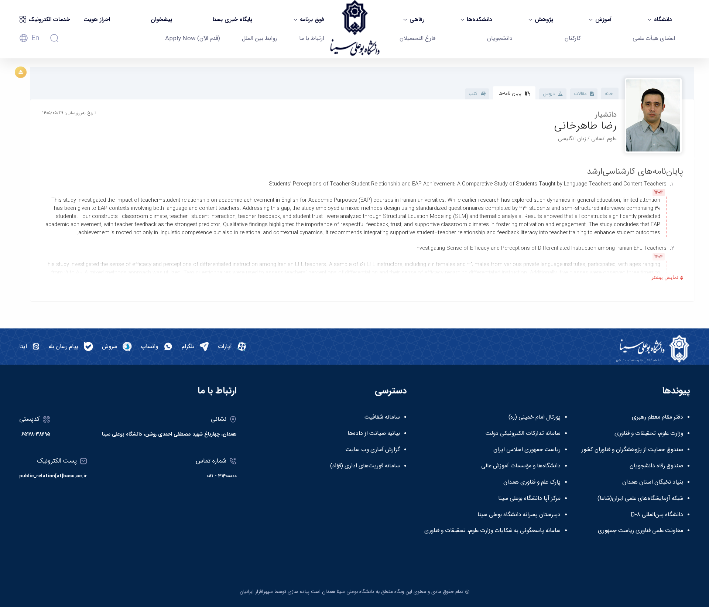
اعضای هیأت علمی (654, 39)
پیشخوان (161, 19)
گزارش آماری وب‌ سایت (373, 450)
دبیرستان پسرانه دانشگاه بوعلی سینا (519, 515)
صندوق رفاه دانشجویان (656, 466)
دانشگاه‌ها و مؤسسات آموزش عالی (521, 466)
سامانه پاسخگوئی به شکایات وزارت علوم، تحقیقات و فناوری (492, 531)
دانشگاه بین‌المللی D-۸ (657, 515)
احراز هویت (96, 19)
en (35, 38)
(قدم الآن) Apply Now (192, 39)
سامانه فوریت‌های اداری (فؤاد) (365, 466)
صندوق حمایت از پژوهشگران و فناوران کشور (632, 450)
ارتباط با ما (311, 39)
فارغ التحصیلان (417, 39)
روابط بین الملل (259, 39)
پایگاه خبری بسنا (232, 19)
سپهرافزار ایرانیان (256, 592)
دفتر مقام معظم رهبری (657, 417)
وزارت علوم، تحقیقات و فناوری (648, 434)
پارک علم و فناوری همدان (532, 482)
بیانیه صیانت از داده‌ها (373, 434)
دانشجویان (500, 39)
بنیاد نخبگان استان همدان (652, 482)
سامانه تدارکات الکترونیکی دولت (523, 434)
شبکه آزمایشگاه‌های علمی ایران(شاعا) (640, 499)
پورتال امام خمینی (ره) (534, 417)
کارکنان (573, 39)
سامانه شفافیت (382, 417)
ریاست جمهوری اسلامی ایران (527, 450)
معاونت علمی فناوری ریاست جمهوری (640, 531)
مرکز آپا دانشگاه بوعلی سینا (529, 499)
